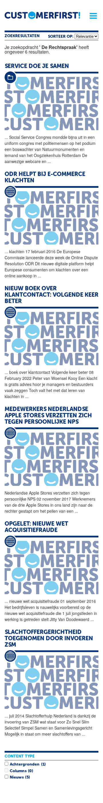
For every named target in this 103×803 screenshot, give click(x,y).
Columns (18, 771)
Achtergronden (24, 764)
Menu (91, 16)
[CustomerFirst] (42, 15)
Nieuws (16, 777)
